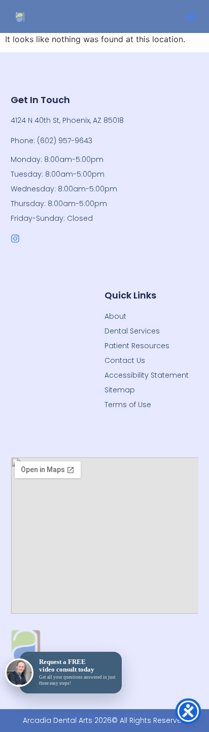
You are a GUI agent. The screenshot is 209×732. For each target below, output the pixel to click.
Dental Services (132, 331)
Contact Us (124, 360)
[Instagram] (15, 238)
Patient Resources (136, 346)
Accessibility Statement (146, 375)
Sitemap (119, 390)
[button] (190, 16)
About (115, 316)
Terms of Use (127, 405)
